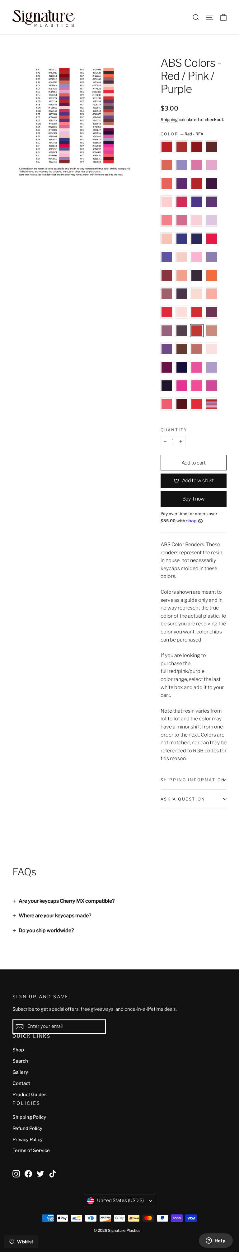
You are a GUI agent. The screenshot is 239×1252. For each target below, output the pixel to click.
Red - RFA (196, 330)
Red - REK (211, 257)
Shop (18, 1050)
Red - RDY (196, 220)
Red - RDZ (211, 220)
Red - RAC (182, 147)
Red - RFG (167, 367)
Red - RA (167, 147)
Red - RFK (211, 367)
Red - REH (182, 257)
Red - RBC (211, 147)
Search (20, 1061)
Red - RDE (211, 183)
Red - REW (196, 312)
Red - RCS (211, 165)
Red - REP (211, 275)
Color (182, 134)
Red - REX (211, 312)
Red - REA (167, 239)
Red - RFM (167, 385)
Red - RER (182, 294)
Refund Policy (27, 1128)
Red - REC (196, 239)
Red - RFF (211, 349)
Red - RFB (211, 330)
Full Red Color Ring (211, 404)
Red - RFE (196, 349)
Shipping (169, 119)
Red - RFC (167, 349)
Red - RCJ (182, 165)
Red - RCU (167, 183)
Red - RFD (182, 349)
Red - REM (182, 275)
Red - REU (167, 312)
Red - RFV (196, 404)
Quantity (174, 430)
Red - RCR (196, 165)
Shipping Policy (29, 1117)
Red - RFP (182, 385)
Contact (21, 1083)
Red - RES (196, 294)
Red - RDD (196, 183)
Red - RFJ (196, 367)
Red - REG (167, 257)
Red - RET (211, 294)
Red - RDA (182, 183)
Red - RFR (211, 385)
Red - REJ (196, 257)
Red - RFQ (196, 385)
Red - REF (211, 239)
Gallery (20, 1072)
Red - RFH (182, 367)
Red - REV (182, 312)
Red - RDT (211, 202)
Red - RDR (196, 202)
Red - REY (167, 330)
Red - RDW (167, 220)
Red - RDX (182, 220)
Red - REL (167, 275)
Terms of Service (31, 1150)
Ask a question (183, 799)
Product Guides (29, 1094)
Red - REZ (182, 330)
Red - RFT (167, 404)
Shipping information (193, 780)
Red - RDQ (182, 202)
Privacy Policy (27, 1139)
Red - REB (182, 239)
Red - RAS (196, 147)
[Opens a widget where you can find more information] (216, 1241)
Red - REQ (167, 294)
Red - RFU (182, 404)
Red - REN (196, 275)
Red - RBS (167, 165)
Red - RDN (167, 202)
